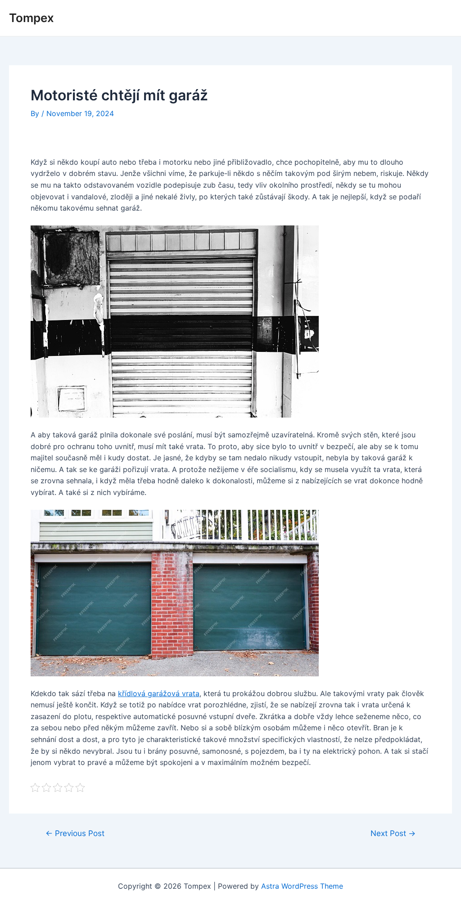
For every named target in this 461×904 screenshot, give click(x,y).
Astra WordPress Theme (302, 886)
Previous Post (74, 833)
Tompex (31, 18)
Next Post (393, 833)
